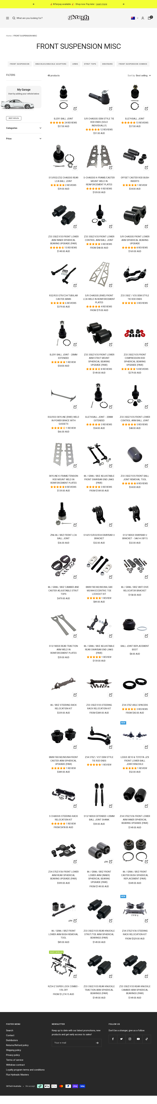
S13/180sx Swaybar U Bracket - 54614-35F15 (134, 537)
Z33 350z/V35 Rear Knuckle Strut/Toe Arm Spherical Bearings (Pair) (99, 934)
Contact (10, 1035)
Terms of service (14, 1060)
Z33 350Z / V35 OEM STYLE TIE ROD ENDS (135, 297)
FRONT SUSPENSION (19, 64)
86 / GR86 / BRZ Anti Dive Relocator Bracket (135, 589)
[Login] (142, 18)
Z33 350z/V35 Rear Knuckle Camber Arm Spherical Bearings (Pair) (134, 990)
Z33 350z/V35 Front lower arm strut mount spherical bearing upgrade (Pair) (99, 359)
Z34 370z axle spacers (135, 705)
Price (8, 138)
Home (8, 36)
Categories (11, 128)
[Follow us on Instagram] (130, 1039)
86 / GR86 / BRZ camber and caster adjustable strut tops (63, 590)
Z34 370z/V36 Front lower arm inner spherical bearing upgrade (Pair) (135, 819)
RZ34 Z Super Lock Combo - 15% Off (63, 988)
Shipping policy (13, 1050)
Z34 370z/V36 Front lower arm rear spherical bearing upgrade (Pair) (63, 875)
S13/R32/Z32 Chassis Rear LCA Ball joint (63, 179)
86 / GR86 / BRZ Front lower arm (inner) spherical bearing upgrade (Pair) (99, 877)
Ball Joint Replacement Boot (135, 648)
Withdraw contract (15, 1064)
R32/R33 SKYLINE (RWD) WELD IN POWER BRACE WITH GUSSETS (63, 420)
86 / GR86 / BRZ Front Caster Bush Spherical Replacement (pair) (134, 875)
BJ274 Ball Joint (134, 118)
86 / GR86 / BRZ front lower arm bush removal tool (63, 934)
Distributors (12, 1040)
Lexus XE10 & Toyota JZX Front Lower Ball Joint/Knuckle (135, 760)
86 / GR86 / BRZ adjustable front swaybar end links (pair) (99, 479)
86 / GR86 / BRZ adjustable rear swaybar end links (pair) (99, 649)
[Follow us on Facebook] (113, 1039)
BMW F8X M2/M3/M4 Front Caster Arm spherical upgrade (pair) (63, 760)
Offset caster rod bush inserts (135, 179)
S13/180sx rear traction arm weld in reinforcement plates (63, 649)
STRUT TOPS (90, 64)
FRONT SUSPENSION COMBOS (133, 64)
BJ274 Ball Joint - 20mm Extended (99, 419)
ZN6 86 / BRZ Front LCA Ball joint (63, 537)
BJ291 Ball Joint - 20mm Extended (63, 356)
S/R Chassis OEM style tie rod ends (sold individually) (99, 122)
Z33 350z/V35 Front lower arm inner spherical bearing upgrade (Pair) (63, 240)
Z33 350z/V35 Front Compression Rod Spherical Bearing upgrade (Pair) (135, 359)
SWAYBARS (107, 64)
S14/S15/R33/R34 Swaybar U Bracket (99, 537)
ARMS (75, 64)
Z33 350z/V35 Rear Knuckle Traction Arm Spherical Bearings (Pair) (99, 990)
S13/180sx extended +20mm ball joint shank (99, 818)
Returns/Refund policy (17, 1045)
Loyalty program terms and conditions (25, 1069)
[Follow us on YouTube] (138, 1039)
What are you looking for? (29, 18)
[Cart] (149, 18)
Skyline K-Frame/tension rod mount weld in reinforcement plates (63, 479)
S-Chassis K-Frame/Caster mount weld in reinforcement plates (99, 181)
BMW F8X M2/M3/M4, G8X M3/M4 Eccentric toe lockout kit (99, 590)
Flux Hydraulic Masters (17, 1074)
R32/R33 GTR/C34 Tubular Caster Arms (63, 297)
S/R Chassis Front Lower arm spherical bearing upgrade (134, 240)
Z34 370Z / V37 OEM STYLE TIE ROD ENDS (99, 759)
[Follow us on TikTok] (146, 1039)
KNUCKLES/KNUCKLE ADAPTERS (51, 64)
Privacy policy (13, 1055)
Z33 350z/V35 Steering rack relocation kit (99, 707)
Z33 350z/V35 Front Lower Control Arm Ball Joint (99, 238)
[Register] (97, 1043)
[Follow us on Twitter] (121, 1039)
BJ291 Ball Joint (63, 118)
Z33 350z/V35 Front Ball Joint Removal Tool (135, 478)
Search (9, 1030)
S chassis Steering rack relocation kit (63, 818)
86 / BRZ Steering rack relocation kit (63, 707)
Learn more (101, 4)
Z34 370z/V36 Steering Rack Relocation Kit (135, 932)
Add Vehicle (14, 118)
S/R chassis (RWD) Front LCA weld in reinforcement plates (99, 299)
